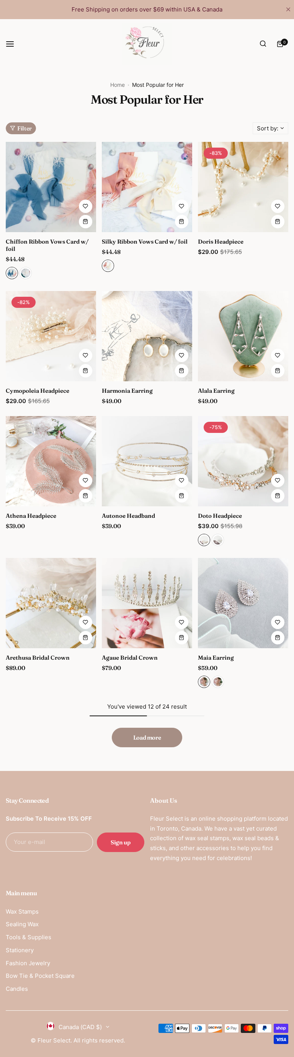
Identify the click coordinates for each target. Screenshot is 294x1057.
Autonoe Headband (128, 515)
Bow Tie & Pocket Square (40, 975)
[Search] (263, 44)
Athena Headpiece (31, 515)
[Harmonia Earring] (147, 336)
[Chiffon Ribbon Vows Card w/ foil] (51, 187)
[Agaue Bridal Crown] (147, 603)
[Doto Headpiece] (243, 461)
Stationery (20, 950)
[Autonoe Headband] (147, 461)
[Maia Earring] (243, 603)
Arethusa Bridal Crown (38, 657)
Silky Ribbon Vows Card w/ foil (145, 241)
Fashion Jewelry (28, 963)
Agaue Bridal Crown (130, 657)
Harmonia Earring (127, 390)
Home (117, 84)
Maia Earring (216, 657)
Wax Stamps (22, 911)
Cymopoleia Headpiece (37, 390)
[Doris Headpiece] (243, 187)
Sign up (120, 842)
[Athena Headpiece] (51, 461)
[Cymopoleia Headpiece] (51, 336)
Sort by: (267, 128)
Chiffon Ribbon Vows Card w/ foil (47, 245)
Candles (17, 988)
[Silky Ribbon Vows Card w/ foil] (147, 187)
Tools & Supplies (28, 937)
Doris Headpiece (220, 241)
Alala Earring (216, 390)
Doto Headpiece (220, 515)
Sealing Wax (22, 924)
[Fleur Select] (147, 44)
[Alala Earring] (243, 336)
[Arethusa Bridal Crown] (51, 603)
